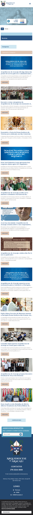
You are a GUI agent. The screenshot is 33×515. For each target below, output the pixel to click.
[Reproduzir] (8, 21)
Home (6, 29)
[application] (9, 21)
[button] (30, 3)
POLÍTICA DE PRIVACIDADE (8, 508)
